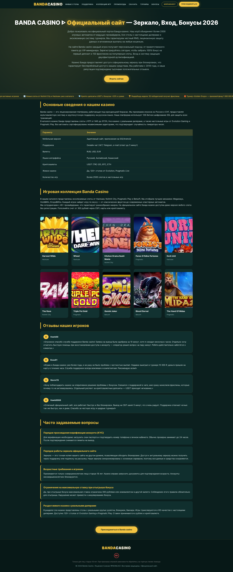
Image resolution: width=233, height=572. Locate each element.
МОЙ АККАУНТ (169, 4)
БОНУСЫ (155, 4)
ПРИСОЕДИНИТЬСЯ (189, 4)
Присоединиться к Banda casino (116, 529)
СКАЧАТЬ (133, 4)
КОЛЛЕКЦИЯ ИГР (103, 4)
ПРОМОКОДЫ (120, 4)
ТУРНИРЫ (144, 4)
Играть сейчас (116, 79)
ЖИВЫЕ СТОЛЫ (72, 4)
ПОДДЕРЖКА (87, 4)
